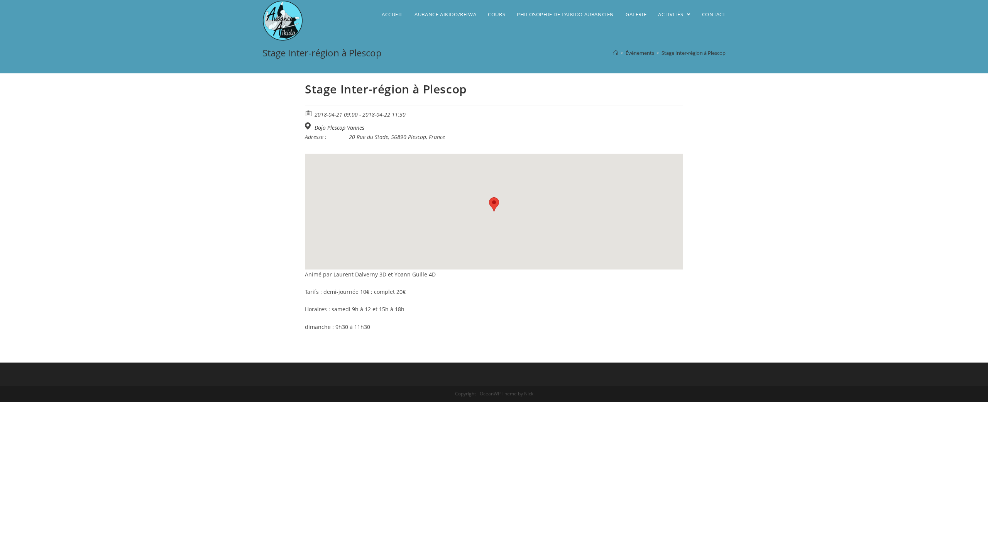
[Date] (309, 113)
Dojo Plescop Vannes (339, 127)
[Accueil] (615, 52)
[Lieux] (309, 126)
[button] (494, 204)
